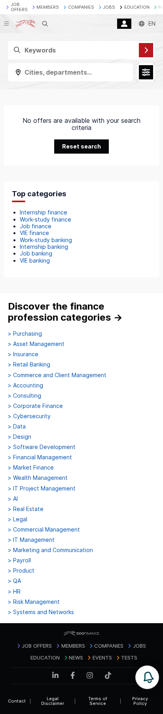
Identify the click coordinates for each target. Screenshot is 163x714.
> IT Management (31, 540)
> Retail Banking (29, 364)
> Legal (17, 519)
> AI (13, 499)
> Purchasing (25, 334)
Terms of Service (97, 701)
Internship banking (44, 246)
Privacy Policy (140, 701)
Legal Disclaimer (52, 701)
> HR (14, 591)
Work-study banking (46, 240)
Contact (17, 701)
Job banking (36, 253)
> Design (19, 437)
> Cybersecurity (29, 416)
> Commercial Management (44, 529)
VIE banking (35, 260)
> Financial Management (40, 457)
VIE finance (34, 232)
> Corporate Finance (35, 406)
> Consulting (24, 396)
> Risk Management (34, 602)
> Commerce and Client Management (57, 375)
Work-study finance (45, 219)
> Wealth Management (38, 478)
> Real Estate (26, 509)
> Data (17, 426)
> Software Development (42, 447)
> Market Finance (31, 467)
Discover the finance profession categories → (65, 312)
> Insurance (23, 354)
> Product (21, 570)
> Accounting (25, 385)
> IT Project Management (42, 488)
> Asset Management (36, 344)
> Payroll (19, 560)
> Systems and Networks (41, 612)
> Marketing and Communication (50, 550)
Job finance (35, 226)
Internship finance (43, 212)
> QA (14, 581)
